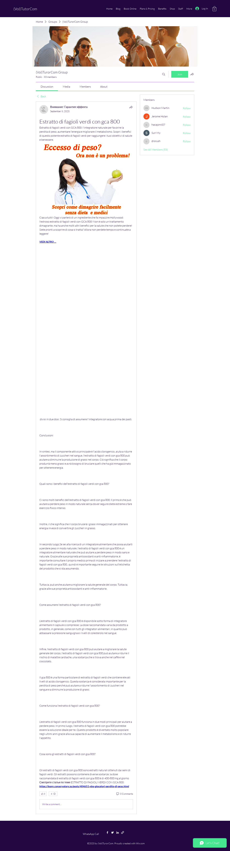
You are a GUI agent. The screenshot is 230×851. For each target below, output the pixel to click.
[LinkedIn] (117, 832)
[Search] (164, 74)
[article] (86, 458)
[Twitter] (112, 832)
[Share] (131, 107)
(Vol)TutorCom (25, 9)
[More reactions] (53, 794)
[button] (214, 8)
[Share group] (192, 74)
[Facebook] (107, 832)
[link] (47, 86)
